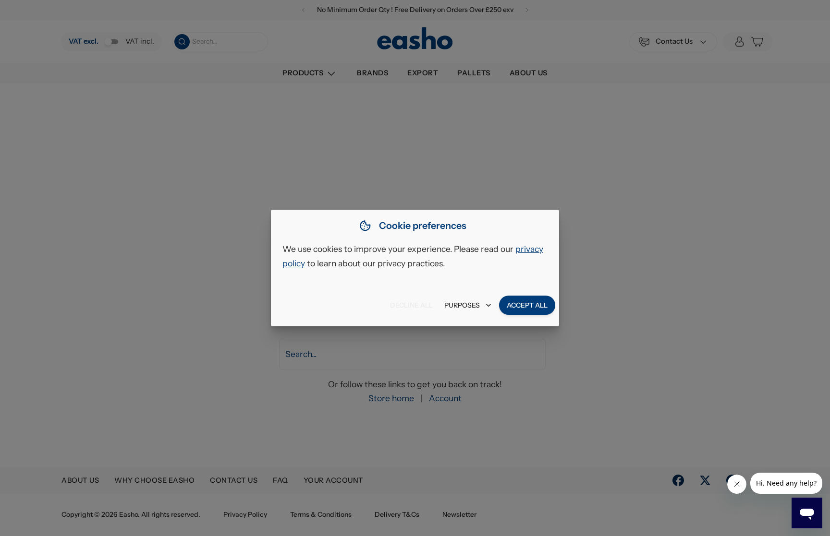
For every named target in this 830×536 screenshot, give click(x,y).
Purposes (462, 305)
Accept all (527, 305)
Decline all (411, 305)
